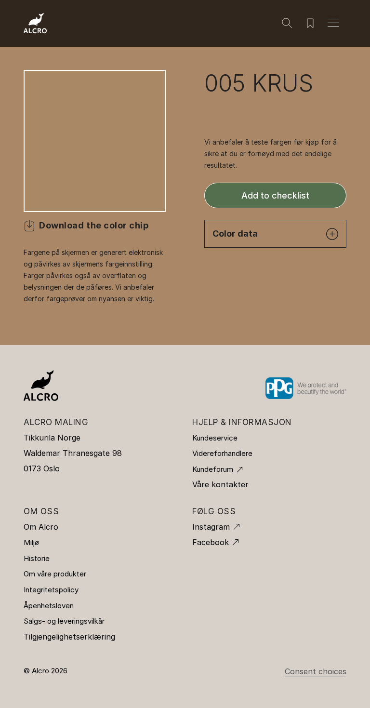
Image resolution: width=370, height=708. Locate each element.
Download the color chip (93, 225)
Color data (235, 233)
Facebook (210, 542)
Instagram (211, 527)
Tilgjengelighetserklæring (69, 636)
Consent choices (315, 671)
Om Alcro (41, 527)
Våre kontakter (220, 484)
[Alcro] (35, 22)
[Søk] (287, 23)
